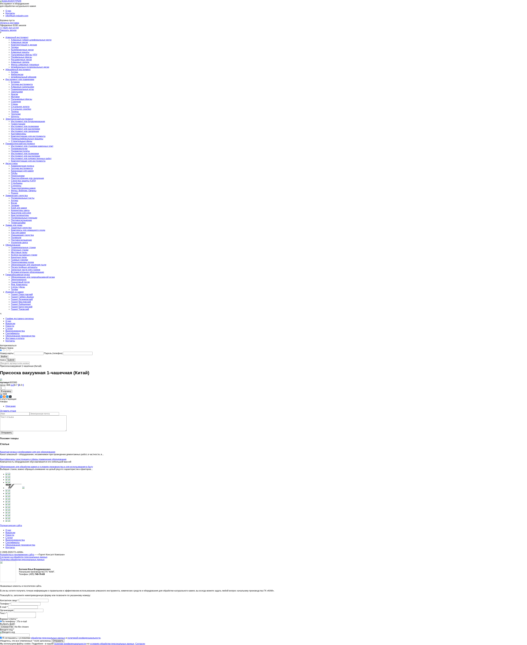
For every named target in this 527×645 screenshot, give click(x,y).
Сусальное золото (20, 106)
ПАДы (14, 173)
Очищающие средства (22, 235)
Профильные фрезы (21, 57)
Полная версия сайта (11, 525)
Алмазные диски (19, 42)
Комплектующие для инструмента (28, 136)
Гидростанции (18, 124)
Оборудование (12, 245)
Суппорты (16, 186)
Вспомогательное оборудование (27, 272)
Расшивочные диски (21, 59)
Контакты (10, 13)
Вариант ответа (8, 619)
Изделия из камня (14, 292)
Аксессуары (11, 163)
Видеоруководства (15, 331)
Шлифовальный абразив (23, 77)
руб (12, 385)
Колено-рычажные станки (24, 255)
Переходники (18, 176)
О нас (8, 11)
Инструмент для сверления (25, 131)
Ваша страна (6, 348)
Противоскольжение (21, 220)
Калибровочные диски (22, 50)
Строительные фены (21, 141)
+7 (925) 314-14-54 (9, 28)
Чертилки (16, 114)
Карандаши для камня (22, 171)
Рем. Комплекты (19, 284)
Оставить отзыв (8, 411)
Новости (9, 326)
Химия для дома (13, 225)
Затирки (15, 205)
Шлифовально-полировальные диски (30, 67)
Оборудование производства (20, 336)
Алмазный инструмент (16, 37)
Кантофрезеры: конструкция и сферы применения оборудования (33, 459)
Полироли (16, 237)
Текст (3, 613)
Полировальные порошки (24, 218)
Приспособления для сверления (27, 178)
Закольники (17, 92)
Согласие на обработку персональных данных (23, 557)
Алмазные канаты (20, 52)
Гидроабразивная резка (17, 274)
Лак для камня (18, 232)
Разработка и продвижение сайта (17, 554)
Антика (14, 72)
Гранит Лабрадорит (21, 304)
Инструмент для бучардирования (28, 121)
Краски (14, 94)
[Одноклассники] (4, 396)
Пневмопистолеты (20, 151)
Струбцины (17, 183)
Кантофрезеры (18, 134)
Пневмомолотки (19, 148)
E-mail (4, 607)
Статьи (9, 328)
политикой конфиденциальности (83, 638)
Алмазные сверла (20, 62)
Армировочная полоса (22, 166)
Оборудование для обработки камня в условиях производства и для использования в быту (46, 467)
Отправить (6, 433)
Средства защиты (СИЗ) (23, 181)
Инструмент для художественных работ (31, 158)
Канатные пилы (19, 257)
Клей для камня (19, 208)
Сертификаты (12, 333)
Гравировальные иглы (22, 89)
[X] (10, 396)
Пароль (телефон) (53, 353)
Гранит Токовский (20, 309)
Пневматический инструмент (20, 144)
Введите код (7, 630)
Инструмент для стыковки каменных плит (32, 146)
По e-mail (22, 621)
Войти (4, 356)
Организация (7, 610)
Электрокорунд (18, 279)
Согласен (140, 644)
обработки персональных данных (48, 638)
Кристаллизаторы (20, 215)
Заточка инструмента (22, 84)
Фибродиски (17, 74)
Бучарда (15, 82)
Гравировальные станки (23, 247)
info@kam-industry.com (16, 16)
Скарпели (16, 101)
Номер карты (6, 353)
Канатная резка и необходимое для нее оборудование (27, 452)
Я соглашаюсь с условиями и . (51, 638)
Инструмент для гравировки (19, 79)
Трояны (15, 111)
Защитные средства (21, 228)
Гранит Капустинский (21, 307)
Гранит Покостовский (22, 294)
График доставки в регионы (19, 318)
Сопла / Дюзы (18, 287)
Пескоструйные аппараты (24, 267)
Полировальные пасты (22, 198)
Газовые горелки (19, 260)
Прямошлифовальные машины (27, 139)
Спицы (14, 104)
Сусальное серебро (21, 109)
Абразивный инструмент (18, 69)
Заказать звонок (8, 30)
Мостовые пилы (19, 252)
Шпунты (15, 116)
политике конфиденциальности (70, 644)
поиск (3, 360)
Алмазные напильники (22, 87)
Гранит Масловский (21, 302)
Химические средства (16, 195)
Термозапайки (18, 223)
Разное (14, 193)
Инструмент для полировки (25, 126)
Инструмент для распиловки (25, 129)
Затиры (15, 47)
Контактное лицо (9, 600)
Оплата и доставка (9, 23)
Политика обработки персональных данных (22, 559)
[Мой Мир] (7, 396)
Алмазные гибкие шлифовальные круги (31, 40)
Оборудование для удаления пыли (28, 265)
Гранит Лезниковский (22, 299)
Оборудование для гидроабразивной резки (33, 277)
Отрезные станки (19, 250)
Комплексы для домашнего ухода (28, 230)
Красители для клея (21, 213)
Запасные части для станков (25, 270)
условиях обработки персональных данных (112, 644)
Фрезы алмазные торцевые (25, 64)
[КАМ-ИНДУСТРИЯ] (10, 1)
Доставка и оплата (14, 338)
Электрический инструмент (19, 119)
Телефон (5, 604)
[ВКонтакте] (1, 396)
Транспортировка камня (23, 188)
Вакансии (10, 323)
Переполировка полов (22, 262)
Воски (14, 203)
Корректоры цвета (20, 210)
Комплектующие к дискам (24, 45)
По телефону (8, 621)
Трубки (14, 289)
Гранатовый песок (20, 282)
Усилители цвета (19, 242)
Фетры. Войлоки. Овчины (23, 190)
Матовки (15, 97)
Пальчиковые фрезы (21, 99)
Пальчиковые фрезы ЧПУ (24, 55)
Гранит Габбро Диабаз (22, 297)
